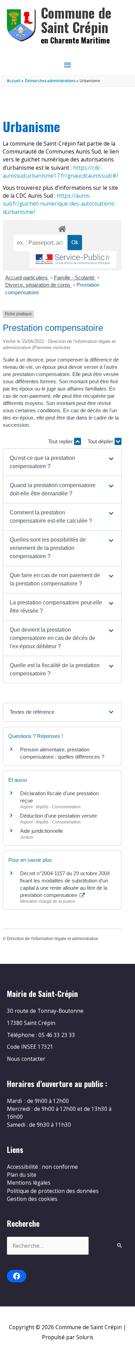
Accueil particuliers (27, 277)
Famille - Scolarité (75, 277)
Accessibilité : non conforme (42, 1167)
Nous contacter (26, 1059)
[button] (62, 462)
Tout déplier (101, 441)
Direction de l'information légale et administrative (52, 938)
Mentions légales (29, 1182)
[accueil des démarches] (62, 227)
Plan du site (21, 1174)
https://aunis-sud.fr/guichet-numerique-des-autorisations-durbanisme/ (59, 204)
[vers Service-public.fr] (73, 259)
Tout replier (61, 441)
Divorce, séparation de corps (38, 285)
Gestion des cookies (32, 1199)
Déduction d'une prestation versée (58, 816)
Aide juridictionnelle (41, 831)
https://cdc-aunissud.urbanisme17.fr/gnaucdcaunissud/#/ (60, 171)
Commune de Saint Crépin (76, 20)
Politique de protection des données (53, 1191)
